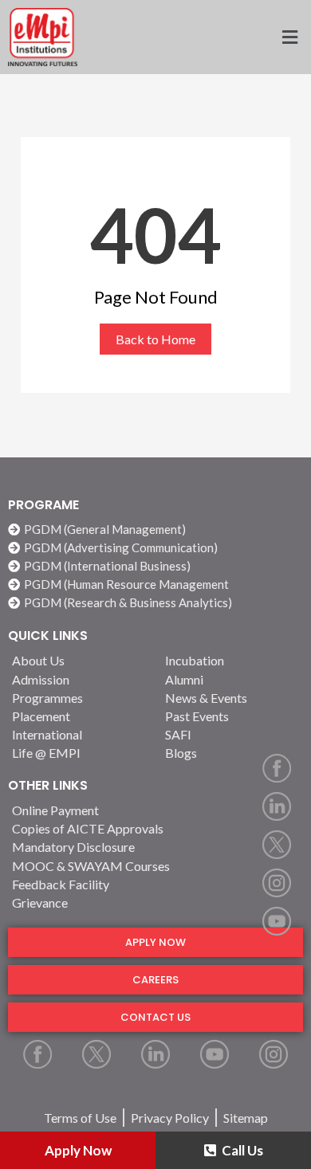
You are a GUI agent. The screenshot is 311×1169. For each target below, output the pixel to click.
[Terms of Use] (80, 1117)
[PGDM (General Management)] (155, 529)
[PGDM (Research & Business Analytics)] (155, 603)
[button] (233, 37)
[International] (79, 734)
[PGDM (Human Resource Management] (155, 584)
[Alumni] (232, 679)
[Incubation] (232, 660)
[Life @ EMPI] (79, 752)
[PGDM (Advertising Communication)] (155, 548)
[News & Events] (232, 697)
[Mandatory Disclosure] (155, 847)
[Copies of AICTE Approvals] (155, 828)
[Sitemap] (245, 1117)
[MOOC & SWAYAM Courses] (155, 866)
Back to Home (155, 339)
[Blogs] (232, 752)
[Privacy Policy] (170, 1117)
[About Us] (79, 660)
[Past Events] (232, 716)
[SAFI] (232, 734)
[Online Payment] (155, 810)
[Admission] (79, 679)
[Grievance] (155, 902)
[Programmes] (79, 697)
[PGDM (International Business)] (155, 566)
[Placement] (79, 716)
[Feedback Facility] (155, 884)
